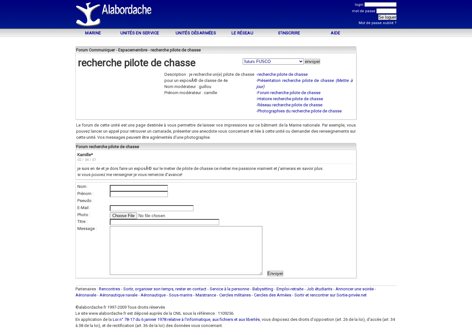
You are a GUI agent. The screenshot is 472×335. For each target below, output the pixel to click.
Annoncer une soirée (355, 289)
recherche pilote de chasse (283, 74)
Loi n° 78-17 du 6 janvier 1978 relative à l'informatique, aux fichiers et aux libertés (186, 319)
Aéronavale (85, 295)
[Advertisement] (236, 15)
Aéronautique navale (118, 295)
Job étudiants (319, 289)
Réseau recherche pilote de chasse (290, 104)
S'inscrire (289, 33)
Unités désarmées (196, 33)
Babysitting (262, 289)
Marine (93, 33)
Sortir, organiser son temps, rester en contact (164, 289)
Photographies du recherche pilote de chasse (300, 111)
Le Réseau (243, 33)
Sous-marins (180, 295)
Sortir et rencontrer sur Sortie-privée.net (330, 295)
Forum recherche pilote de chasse (289, 92)
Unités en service (139, 33)
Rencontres (109, 289)
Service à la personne (229, 289)
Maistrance (206, 295)
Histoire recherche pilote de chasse (290, 98)
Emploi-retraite (289, 289)
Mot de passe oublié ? (378, 23)
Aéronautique (154, 295)
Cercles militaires (235, 295)
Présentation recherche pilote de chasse (296, 80)
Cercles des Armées (272, 295)
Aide (335, 33)
